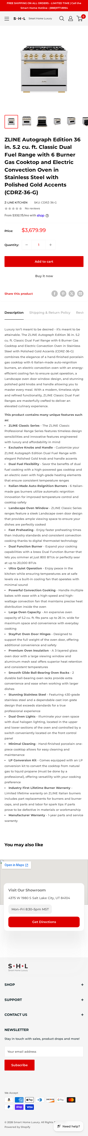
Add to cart (44, 261)
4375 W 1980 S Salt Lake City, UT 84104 (39, 898)
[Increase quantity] (50, 245)
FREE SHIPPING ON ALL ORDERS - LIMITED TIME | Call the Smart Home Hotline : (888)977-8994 (44, 5)
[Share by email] (80, 293)
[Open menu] (7, 19)
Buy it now (44, 276)
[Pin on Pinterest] (63, 293)
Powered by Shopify (17, 1127)
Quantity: (12, 245)
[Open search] (61, 18)
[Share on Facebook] (54, 293)
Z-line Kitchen (16, 202)
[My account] (70, 18)
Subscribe (19, 1065)
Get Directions (44, 922)
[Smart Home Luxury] (18, 967)
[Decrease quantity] (26, 245)
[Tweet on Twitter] (72, 293)
